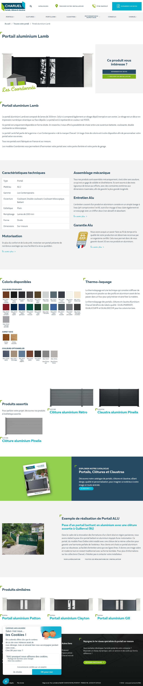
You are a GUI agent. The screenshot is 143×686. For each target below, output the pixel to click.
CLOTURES (30, 17)
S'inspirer (85, 488)
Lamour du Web (136, 683)
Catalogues (43, 6)
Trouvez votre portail (21, 24)
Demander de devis (119, 71)
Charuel (132, 17)
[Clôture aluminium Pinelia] (24, 426)
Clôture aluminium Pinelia (21, 441)
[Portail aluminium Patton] (24, 604)
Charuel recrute (67, 656)
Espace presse (67, 653)
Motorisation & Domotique (91, 16)
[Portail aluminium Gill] (119, 604)
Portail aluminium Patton (21, 618)
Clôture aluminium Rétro (68, 412)
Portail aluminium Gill (113, 618)
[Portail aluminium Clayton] (71, 604)
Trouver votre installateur (71, 6)
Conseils (112, 17)
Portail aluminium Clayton (69, 618)
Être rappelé (102, 6)
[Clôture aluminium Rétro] (71, 398)
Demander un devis (129, 6)
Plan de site (20, 683)
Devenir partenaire (94, 662)
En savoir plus (8, 251)
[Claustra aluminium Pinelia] (119, 398)
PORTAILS (9, 17)
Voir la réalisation (72, 559)
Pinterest (65, 650)
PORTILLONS (51, 17)
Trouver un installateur (119, 76)
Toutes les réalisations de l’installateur (103, 559)
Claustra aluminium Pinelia (117, 412)
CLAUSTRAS (71, 17)
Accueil (7, 24)
